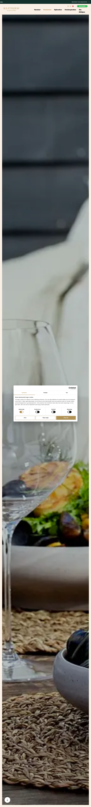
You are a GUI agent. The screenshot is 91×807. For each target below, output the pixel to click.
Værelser (37, 10)
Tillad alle (65, 417)
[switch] (37, 412)
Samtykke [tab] (24, 392)
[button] (73, 6)
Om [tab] (67, 392)
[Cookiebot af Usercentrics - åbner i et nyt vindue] (69, 388)
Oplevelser (58, 10)
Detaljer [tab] (45, 392)
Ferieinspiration (70, 10)
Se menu (77, 2)
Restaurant (47, 10)
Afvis (25, 417)
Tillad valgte (45, 417)
